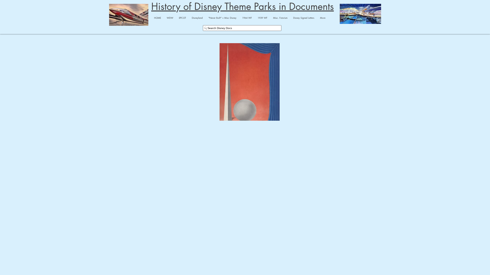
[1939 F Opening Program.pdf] (249, 82)
